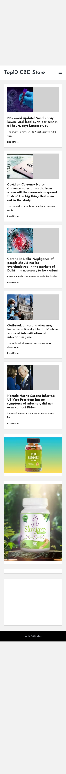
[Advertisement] (33, 33)
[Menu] (60, 73)
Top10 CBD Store (24, 72)
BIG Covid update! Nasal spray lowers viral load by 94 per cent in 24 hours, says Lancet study (32, 122)
